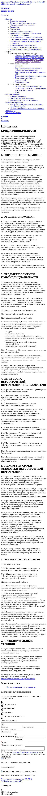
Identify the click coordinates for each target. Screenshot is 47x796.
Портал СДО (10, 111)
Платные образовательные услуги (23, 45)
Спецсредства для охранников (22, 98)
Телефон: (18, 740)
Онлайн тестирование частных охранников (27, 109)
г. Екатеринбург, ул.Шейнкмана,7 (18, 4)
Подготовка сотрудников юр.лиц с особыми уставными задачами (28, 69)
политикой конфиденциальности (25, 752)
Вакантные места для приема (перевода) (25, 49)
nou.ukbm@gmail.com (11, 2)
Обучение (18, 66)
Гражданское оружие (18, 96)
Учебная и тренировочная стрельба (28, 86)
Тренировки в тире (22, 82)
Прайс (17, 92)
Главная (8, 19)
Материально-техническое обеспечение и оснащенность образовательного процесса (26, 38)
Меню (3, 117)
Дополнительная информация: (13, 750)
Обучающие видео (12, 94)
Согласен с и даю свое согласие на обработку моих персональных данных (23, 753)
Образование (15, 29)
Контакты (5, 15)
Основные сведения (18, 21)
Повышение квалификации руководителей (25, 79)
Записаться (6, 732)
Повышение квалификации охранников (30, 76)
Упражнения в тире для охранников (24, 100)
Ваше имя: (18, 737)
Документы (14, 27)
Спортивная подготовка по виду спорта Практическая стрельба (30, 89)
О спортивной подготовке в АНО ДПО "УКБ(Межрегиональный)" (16, 780)
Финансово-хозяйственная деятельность (25, 47)
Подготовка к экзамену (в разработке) (29, 60)
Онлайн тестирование (14, 102)
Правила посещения (13, 113)
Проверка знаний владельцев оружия (29, 58)
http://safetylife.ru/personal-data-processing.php (18, 679)
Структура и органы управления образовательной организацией (22, 24)
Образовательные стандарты (21, 31)
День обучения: (7, 745)
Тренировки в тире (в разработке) (28, 62)
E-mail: (4, 742)
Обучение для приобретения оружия (29, 56)
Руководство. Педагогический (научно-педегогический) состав (25, 34)
